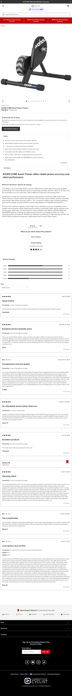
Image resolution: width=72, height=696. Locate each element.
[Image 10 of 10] (45, 101)
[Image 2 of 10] (29, 101)
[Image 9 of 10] (43, 101)
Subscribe (45, 652)
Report (68, 314)
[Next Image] (69, 101)
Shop (2, 622)
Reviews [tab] (32, 226)
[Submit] (3, 14)
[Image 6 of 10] (37, 101)
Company (4, 635)
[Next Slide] (71, 1)
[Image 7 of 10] (39, 101)
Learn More (64, 163)
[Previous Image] (3, 101)
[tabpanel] (36, 413)
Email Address (26, 648)
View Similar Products (11, 129)
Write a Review (36, 237)
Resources (4, 628)
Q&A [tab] (40, 226)
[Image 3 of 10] (31, 101)
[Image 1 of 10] (26, 101)
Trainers (3, 26)
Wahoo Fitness (5, 105)
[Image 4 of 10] (33, 101)
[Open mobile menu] (3, 6)
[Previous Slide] (1, 1)
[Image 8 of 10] (41, 101)
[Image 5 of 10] (35, 101)
